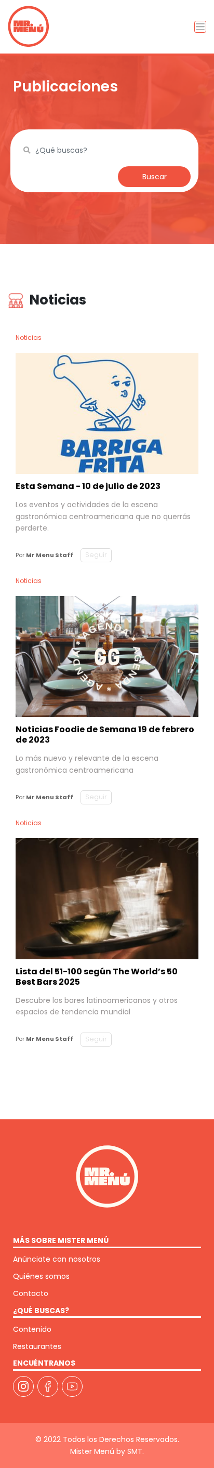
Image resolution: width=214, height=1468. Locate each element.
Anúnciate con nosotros (56, 1259)
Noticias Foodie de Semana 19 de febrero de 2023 (105, 734)
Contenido (32, 1329)
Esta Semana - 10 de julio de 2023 (88, 486)
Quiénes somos (41, 1276)
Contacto (30, 1293)
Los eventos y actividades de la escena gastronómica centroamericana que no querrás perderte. (103, 516)
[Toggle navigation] (200, 27)
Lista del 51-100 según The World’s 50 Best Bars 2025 (97, 977)
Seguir (96, 554)
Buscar (154, 176)
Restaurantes (37, 1346)
